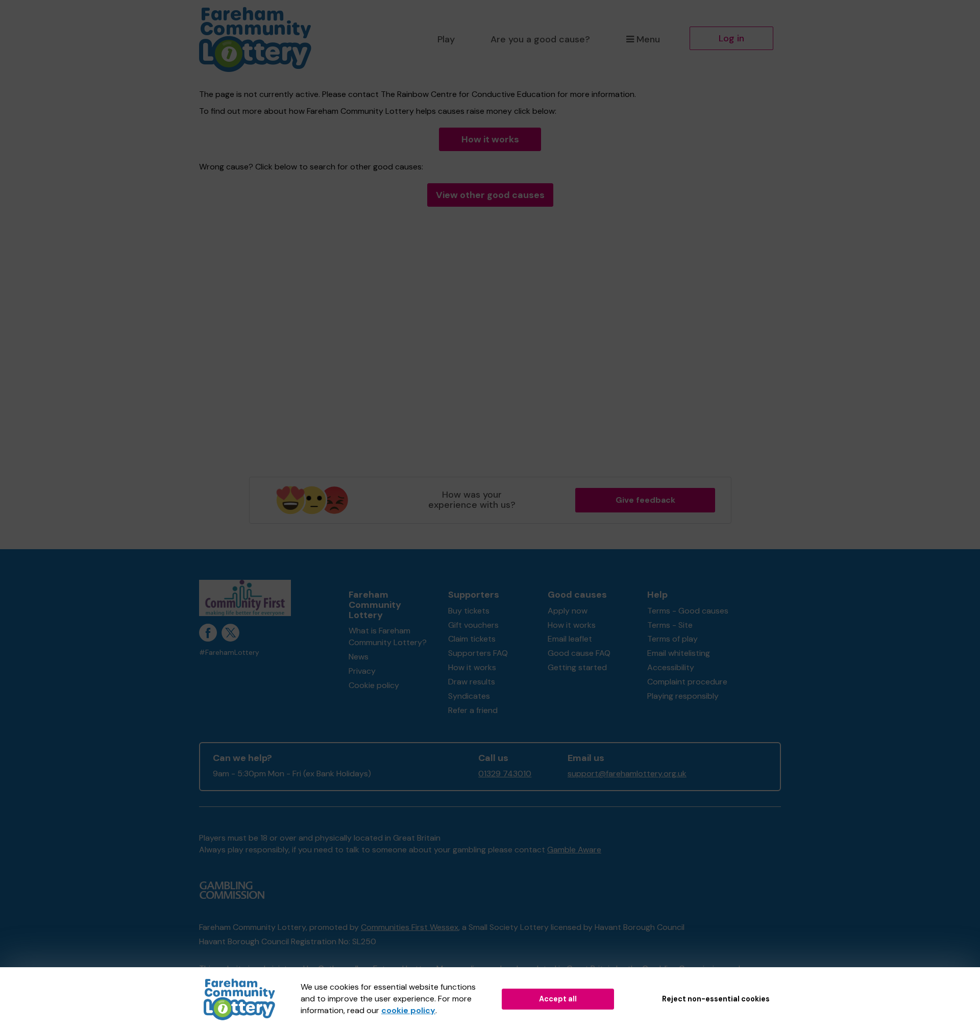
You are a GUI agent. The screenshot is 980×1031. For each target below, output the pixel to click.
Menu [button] (648, 39)
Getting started (577, 667)
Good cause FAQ (579, 653)
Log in (731, 38)
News (359, 656)
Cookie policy (374, 685)
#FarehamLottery (229, 652)
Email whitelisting (678, 653)
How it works (490, 139)
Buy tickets (468, 610)
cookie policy (408, 1010)
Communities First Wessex (409, 927)
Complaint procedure (687, 681)
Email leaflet (570, 638)
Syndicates (469, 696)
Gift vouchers (473, 625)
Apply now (567, 610)
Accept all (558, 998)
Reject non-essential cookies (716, 998)
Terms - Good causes (687, 610)
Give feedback (645, 500)
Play (446, 39)
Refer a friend (473, 710)
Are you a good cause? (540, 39)
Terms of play (672, 638)
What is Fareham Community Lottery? (388, 636)
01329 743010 (504, 773)
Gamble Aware (574, 849)
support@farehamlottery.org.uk (627, 773)
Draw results (471, 681)
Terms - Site (670, 625)
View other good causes (490, 195)
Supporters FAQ (478, 653)
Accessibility (670, 667)
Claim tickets (472, 638)
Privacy (362, 671)
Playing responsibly (683, 696)
